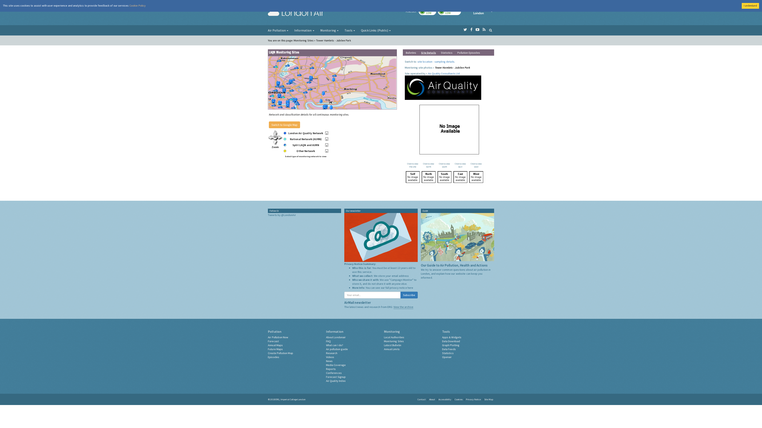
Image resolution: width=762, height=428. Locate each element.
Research (332, 353)
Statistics (446, 52)
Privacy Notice (473, 399)
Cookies (459, 399)
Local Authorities (394, 337)
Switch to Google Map (284, 125)
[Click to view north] (429, 177)
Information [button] (303, 30)
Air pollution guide (337, 349)
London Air (296, 13)
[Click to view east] (460, 177)
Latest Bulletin (392, 345)
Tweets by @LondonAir (282, 215)
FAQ (328, 341)
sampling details (444, 61)
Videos (330, 357)
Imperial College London (483, 13)
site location (425, 61)
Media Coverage (336, 365)
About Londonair (336, 337)
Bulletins (411, 52)
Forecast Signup (336, 377)
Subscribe (409, 295)
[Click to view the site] (413, 177)
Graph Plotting (451, 345)
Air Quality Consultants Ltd (444, 73)
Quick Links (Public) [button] (375, 30)
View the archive (403, 307)
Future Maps (275, 349)
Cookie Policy (137, 5)
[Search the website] (490, 30)
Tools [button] (348, 30)
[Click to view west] (476, 177)
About (432, 399)
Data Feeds (449, 349)
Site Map (488, 399)
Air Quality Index (335, 381)
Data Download (451, 341)
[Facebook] (471, 29)
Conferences (334, 373)
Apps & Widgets (452, 337)
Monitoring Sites (394, 341)
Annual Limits (392, 349)
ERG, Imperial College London (290, 399)
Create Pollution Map (280, 353)
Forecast (273, 341)
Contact (421, 399)
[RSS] (484, 29)
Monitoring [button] (328, 30)
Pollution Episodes (468, 52)
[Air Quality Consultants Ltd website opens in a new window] (443, 87)
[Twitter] (465, 29)
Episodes (273, 357)
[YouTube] (477, 29)
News (329, 361)
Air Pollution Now (278, 337)
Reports (331, 369)
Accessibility (445, 399)
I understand (750, 5)
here (410, 287)
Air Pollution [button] (277, 30)
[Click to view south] (444, 177)
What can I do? (334, 345)
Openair (447, 357)
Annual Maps (275, 345)
